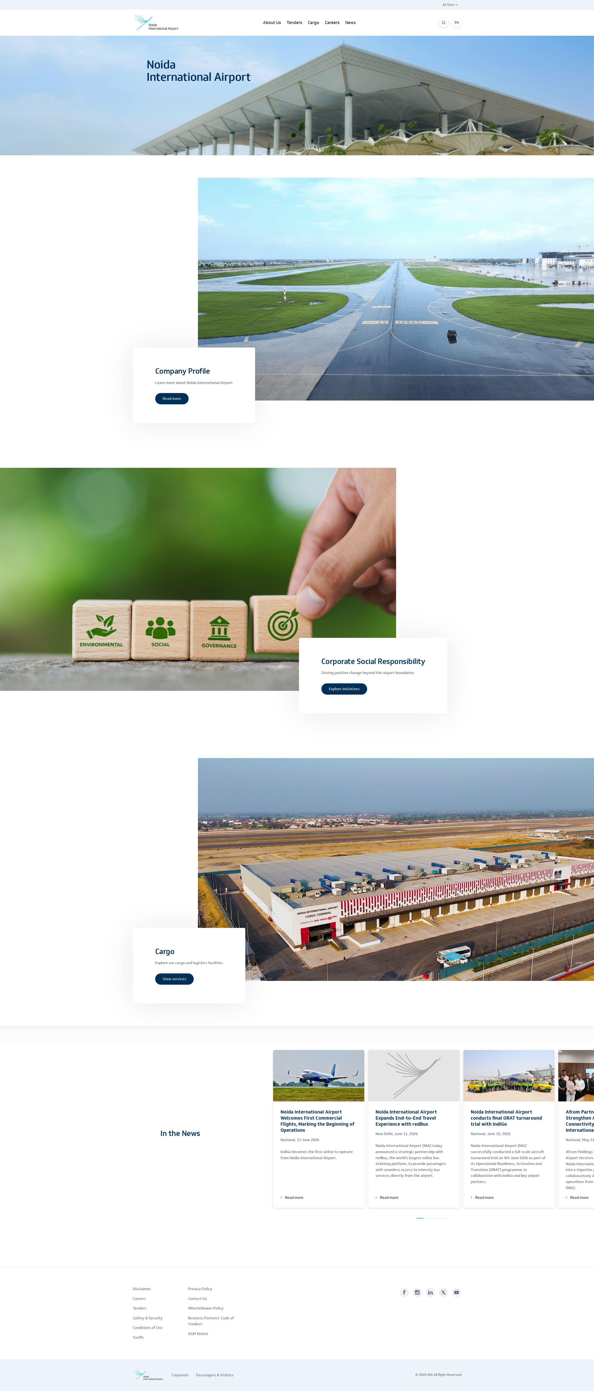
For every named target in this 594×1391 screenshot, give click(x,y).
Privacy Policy (200, 1289)
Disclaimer (142, 1289)
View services (174, 979)
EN (457, 22)
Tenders (139, 1308)
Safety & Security (148, 1318)
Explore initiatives (344, 689)
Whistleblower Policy (206, 1308)
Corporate (180, 1375)
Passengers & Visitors (214, 1375)
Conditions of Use (148, 1327)
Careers (139, 1298)
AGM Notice (198, 1333)
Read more (172, 398)
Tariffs (138, 1337)
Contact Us (197, 1298)
